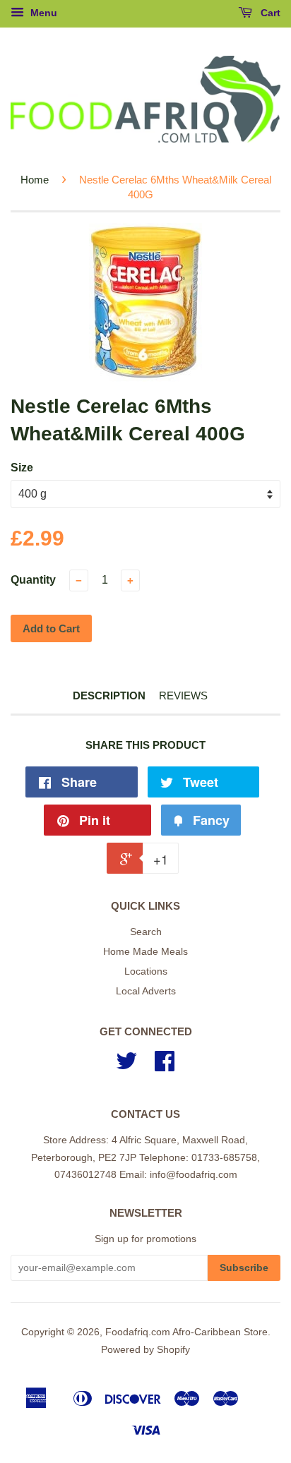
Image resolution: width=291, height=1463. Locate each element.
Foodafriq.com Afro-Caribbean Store (186, 1332)
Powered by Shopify (145, 1349)
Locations (145, 971)
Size (22, 468)
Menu (42, 12)
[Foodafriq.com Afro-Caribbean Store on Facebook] (164, 1066)
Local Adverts (146, 991)
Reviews (183, 696)
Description (109, 696)
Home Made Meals (145, 951)
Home (34, 180)
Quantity (33, 580)
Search (146, 932)
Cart (269, 12)
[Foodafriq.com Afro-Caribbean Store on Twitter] (126, 1066)
